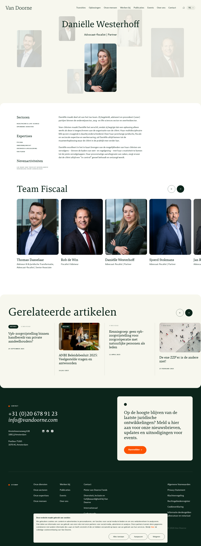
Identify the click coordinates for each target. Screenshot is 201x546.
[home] (19, 8)
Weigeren (156, 537)
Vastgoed (21, 151)
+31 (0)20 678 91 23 (33, 414)
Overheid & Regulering (27, 148)
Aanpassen (138, 537)
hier (152, 527)
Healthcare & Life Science (28, 123)
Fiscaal (20, 142)
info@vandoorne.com (33, 420)
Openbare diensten (25, 127)
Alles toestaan (118, 537)
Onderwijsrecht (24, 145)
